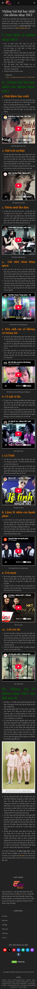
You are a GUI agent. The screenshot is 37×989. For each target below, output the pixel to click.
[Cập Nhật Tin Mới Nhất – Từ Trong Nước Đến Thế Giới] (8, 3)
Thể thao (5, 933)
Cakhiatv (28, 980)
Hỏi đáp (4, 925)
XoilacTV (4, 980)
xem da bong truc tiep (19, 980)
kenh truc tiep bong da (22, 982)
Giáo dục (5, 920)
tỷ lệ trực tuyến (23, 987)
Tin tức (4, 938)
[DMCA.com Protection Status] (18, 961)
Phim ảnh (5, 929)
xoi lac (9, 980)
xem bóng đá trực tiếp (13, 985)
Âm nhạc (4, 916)
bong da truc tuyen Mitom (20, 983)
